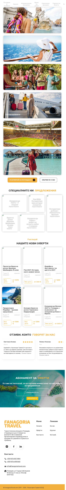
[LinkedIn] (20, 446)
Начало (39, 426)
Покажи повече (26, 353)
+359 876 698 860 (13, 462)
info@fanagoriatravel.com (16, 466)
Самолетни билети (56, 4)
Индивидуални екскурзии (26, 4)
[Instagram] (6, 446)
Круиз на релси (37, 4)
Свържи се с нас (48, 180)
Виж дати (5, 281)
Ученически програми (46, 4)
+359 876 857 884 (13, 459)
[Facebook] (13, 446)
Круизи (15, 4)
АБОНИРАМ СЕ (32, 398)
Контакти (39, 435)
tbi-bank (53, 435)
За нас (52, 426)
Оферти (39, 430)
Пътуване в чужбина (7, 4)
